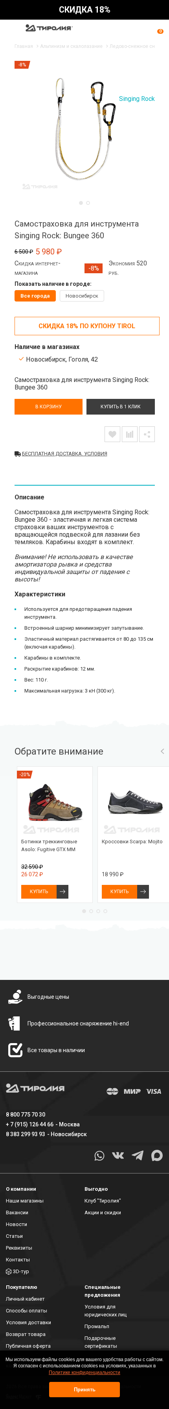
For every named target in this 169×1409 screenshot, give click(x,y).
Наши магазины (25, 1201)
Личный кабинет (25, 1299)
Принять (85, 1390)
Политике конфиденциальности (84, 1372)
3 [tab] (98, 911)
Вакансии (17, 1212)
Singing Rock (137, 98)
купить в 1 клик (121, 406)
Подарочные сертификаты (100, 1342)
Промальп (96, 1326)
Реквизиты (19, 1248)
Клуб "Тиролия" (102, 1201)
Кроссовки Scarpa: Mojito (132, 841)
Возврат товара (26, 1334)
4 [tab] (105, 911)
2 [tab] (88, 203)
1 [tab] (81, 203)
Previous (162, 751)
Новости (16, 1224)
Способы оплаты (26, 1311)
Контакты (18, 1260)
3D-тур (21, 1271)
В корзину (48, 406)
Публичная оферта (28, 1346)
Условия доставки (28, 1322)
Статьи (14, 1236)
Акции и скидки (102, 1212)
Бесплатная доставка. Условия (64, 454)
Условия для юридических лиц (105, 1311)
